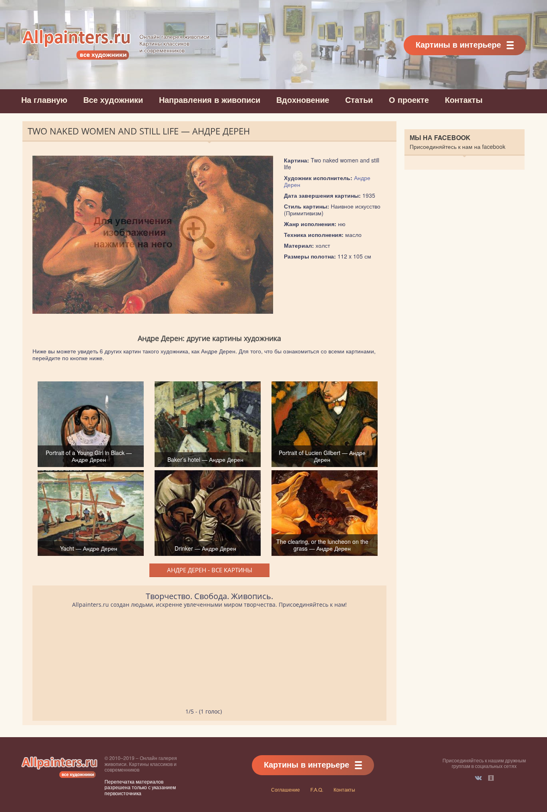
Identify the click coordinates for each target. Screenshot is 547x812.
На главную (44, 99)
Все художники (113, 99)
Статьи (359, 99)
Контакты (464, 99)
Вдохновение (302, 99)
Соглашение (285, 789)
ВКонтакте (478, 778)
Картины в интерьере (458, 44)
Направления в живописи (209, 99)
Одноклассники (491, 778)
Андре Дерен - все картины (209, 570)
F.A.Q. (316, 789)
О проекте (409, 99)
